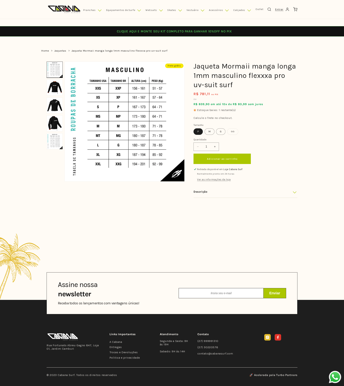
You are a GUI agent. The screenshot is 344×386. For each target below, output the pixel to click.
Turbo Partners (286, 375)
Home (45, 50)
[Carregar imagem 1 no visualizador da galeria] (55, 70)
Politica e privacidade (124, 357)
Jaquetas (60, 50)
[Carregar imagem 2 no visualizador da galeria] (55, 87)
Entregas (115, 347)
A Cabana (115, 342)
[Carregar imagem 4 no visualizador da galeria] (55, 123)
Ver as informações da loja (214, 179)
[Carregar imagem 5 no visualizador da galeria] (55, 141)
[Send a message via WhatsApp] (335, 377)
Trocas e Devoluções (123, 352)
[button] (92, 10)
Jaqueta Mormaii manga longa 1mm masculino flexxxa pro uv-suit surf (119, 50)
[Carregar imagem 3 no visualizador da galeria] (55, 105)
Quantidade (200, 139)
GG (234, 132)
